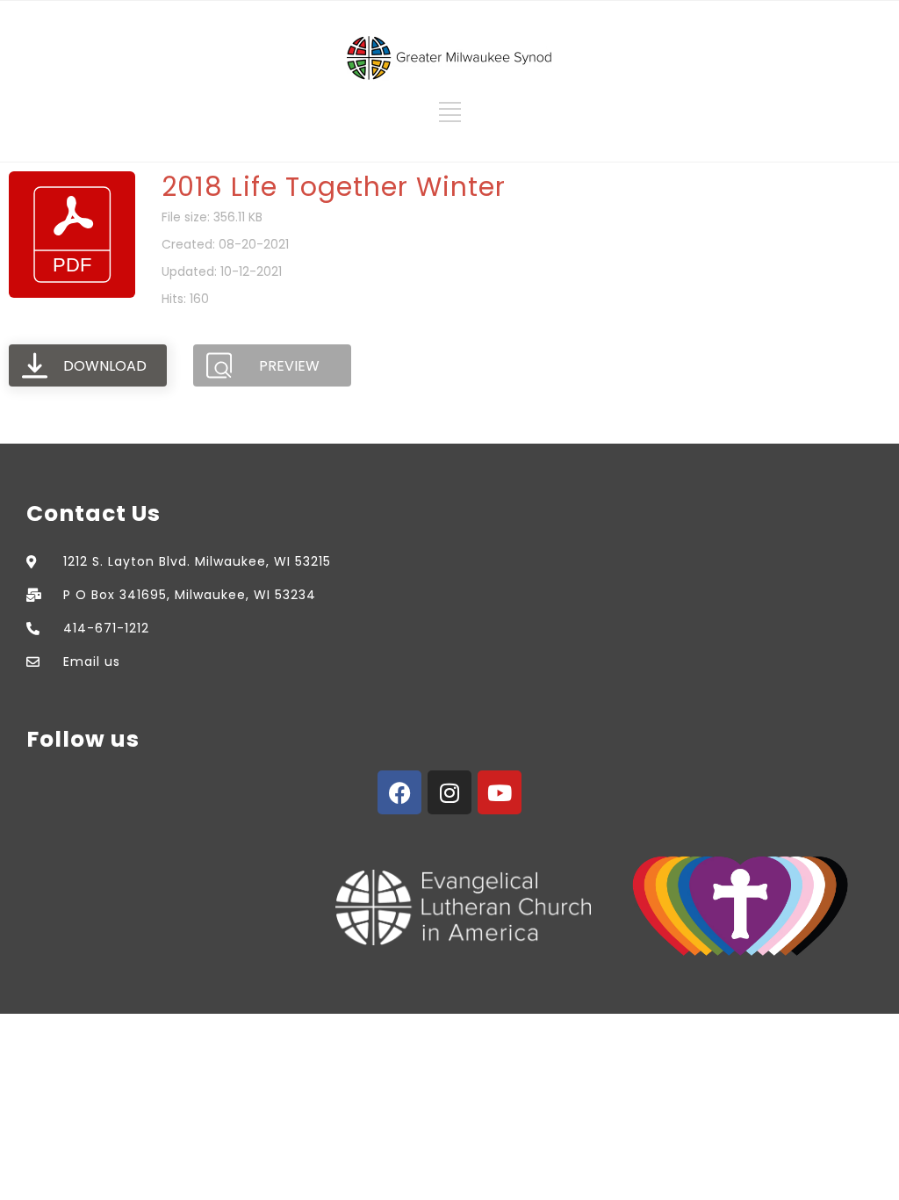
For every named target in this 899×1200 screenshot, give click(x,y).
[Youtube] (499, 792)
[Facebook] (399, 792)
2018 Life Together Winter (334, 187)
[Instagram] (449, 792)
